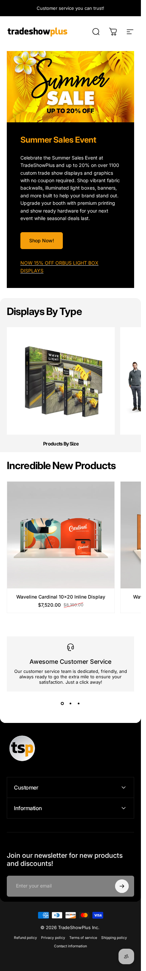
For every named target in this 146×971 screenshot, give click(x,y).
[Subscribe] (122, 886)
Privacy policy (53, 938)
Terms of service (83, 938)
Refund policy (25, 938)
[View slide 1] (62, 704)
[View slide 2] (71, 704)
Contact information (70, 946)
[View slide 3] (79, 704)
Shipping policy (114, 938)
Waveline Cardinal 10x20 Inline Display (60, 597)
